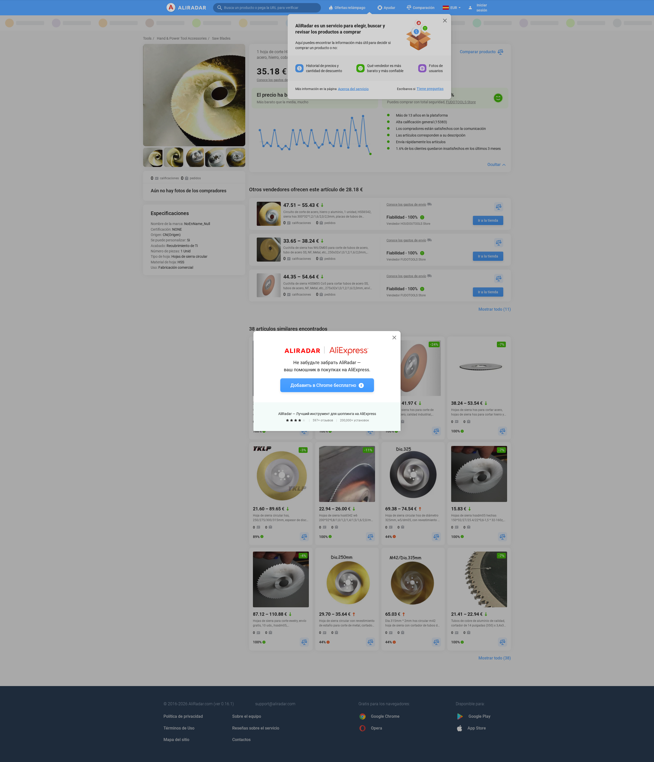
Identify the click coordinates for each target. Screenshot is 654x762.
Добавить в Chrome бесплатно (323, 385)
